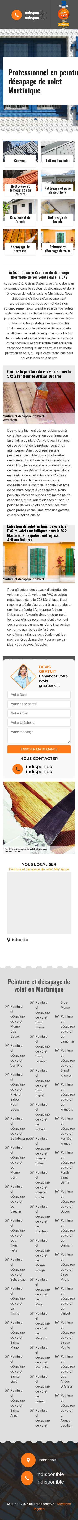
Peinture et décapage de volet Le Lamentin (67, 1029)
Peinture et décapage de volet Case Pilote (67, 1267)
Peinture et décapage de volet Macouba (41, 1357)
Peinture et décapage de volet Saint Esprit (41, 1082)
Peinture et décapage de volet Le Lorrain (41, 1388)
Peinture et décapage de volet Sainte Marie (16, 1335)
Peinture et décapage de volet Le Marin (41, 1291)
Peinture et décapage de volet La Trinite (16, 1301)
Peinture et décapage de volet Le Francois (67, 1097)
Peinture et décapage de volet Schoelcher (16, 1269)
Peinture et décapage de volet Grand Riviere (67, 1063)
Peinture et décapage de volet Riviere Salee (41, 1150)
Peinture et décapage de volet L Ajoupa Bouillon (67, 1410)
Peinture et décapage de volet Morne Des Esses (16, 1021)
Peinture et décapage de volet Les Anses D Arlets (67, 1371)
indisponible (35, 12)
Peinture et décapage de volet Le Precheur (41, 1218)
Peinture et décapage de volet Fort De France (67, 1131)
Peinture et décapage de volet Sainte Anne (16, 1403)
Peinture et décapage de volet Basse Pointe (67, 1335)
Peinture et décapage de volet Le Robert (41, 1116)
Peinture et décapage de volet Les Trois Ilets (16, 1235)
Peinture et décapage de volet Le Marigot (41, 1325)
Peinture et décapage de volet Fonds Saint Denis (67, 1167)
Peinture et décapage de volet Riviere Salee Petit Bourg (16, 1092)
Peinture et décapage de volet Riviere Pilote (41, 1184)
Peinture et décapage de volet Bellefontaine (16, 1128)
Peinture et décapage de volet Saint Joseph (41, 1048)
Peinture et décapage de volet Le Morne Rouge (41, 1255)
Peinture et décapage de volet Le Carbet (67, 1301)
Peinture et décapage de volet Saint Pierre (41, 1014)
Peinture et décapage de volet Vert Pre (16, 1055)
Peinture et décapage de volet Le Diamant (67, 1233)
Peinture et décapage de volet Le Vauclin (16, 1199)
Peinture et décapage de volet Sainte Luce (16, 1369)
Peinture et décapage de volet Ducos (67, 1201)
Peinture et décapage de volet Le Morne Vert (16, 1162)
